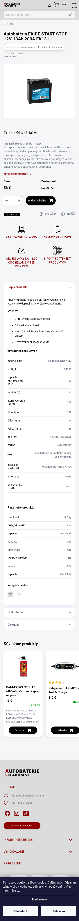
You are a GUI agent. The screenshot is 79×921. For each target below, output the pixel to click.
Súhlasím (59, 911)
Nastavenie (39, 899)
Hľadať (70, 14)
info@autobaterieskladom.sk (27, 795)
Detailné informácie (16, 174)
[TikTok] (25, 813)
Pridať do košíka (37, 200)
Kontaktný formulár (22, 825)
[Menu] (74, 4)
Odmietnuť (20, 911)
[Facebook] (7, 813)
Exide (19, 594)
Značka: (10, 57)
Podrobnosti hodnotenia (50, 47)
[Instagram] (16, 813)
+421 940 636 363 (21, 802)
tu (18, 890)
